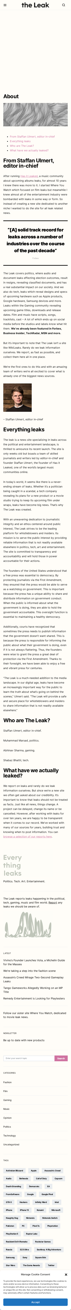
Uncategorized (11, 1144)
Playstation (52, 1226)
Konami (40, 1210)
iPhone (9, 1210)
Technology (9, 1135)
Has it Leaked (29, 176)
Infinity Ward (41, 1202)
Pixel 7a (36, 1226)
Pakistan (10, 1226)
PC (23, 1226)
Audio (8, 1178)
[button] (66, 1274)
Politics (7, 1126)
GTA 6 (9, 1202)
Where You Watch (41, 1013)
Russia (9, 1249)
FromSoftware (12, 1194)
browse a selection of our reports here (27, 836)
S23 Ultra (24, 1249)
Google (30, 1194)
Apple (33, 1170)
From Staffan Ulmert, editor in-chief (32, 136)
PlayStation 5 (12, 1234)
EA (48, 1186)
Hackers (23, 1202)
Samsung (10, 1257)
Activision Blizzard (14, 1170)
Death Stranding (13, 1186)
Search (61, 1058)
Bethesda (23, 1178)
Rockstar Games (43, 1241)
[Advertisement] (35, 51)
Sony (25, 1257)
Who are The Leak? (22, 145)
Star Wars (10, 1265)
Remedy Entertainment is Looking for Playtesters (34, 998)
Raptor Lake (31, 1234)
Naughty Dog (12, 1218)
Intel (57, 1202)
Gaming (7, 1100)
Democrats (34, 1186)
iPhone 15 (24, 1210)
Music (6, 1108)
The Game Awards (31, 1265)
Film (5, 1091)
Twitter (51, 1265)
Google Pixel (47, 1194)
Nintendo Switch (49, 1218)
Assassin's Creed (52, 1170)
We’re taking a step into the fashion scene (29, 970)
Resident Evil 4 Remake (16, 1241)
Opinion (7, 1117)
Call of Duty (41, 1178)
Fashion (7, 1082)
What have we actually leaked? (29, 150)
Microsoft (56, 1210)
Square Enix (40, 1257)
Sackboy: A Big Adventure (49, 1249)
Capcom (58, 1178)
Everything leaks (20, 141)
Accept (35, 1302)
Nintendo (30, 1218)
